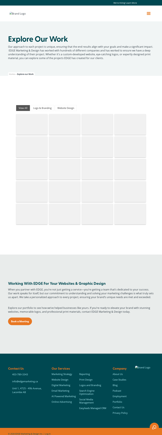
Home (12, 74)
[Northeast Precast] (97, 124)
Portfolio (117, 401)
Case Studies (119, 379)
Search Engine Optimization (86, 392)
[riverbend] (31, 191)
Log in (48, 433)
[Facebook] (140, 3)
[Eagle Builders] (64, 191)
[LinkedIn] (147, 3)
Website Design (60, 379)
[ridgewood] (31, 169)
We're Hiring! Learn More (125, 2)
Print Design (86, 379)
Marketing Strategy (62, 374)
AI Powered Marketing (64, 396)
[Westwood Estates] (64, 214)
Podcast (117, 390)
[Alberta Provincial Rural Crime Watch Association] (130, 191)
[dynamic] (97, 191)
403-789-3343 (20, 374)
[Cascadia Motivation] (31, 146)
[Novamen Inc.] (130, 124)
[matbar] (64, 169)
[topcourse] (130, 169)
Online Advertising (62, 401)
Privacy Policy (120, 412)
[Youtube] (151, 3)
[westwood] (97, 146)
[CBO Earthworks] (130, 214)
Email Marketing (60, 390)
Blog (115, 385)
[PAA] (31, 124)
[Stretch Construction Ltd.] (31, 214)
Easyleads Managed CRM (92, 408)
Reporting (84, 374)
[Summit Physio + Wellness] (64, 124)
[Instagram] (144, 3)
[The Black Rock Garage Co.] (64, 146)
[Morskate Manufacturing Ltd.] (97, 214)
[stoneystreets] (130, 146)
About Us (118, 374)
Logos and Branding (90, 385)
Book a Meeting (20, 321)
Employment (120, 396)
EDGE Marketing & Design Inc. (29, 433)
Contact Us (118, 407)
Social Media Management (86, 401)
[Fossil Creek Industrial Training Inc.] (97, 169)
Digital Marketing (61, 385)
